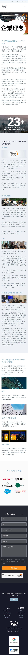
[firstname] (14, 524)
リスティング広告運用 (7, 613)
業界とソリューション (21, 613)
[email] (14, 530)
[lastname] (14, 519)
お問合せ (21, 617)
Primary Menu (25, 6)
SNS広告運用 (7, 617)
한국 (25, 1)
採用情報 (21, 615)
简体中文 (17, 1)
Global (12, 1)
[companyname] (14, 541)
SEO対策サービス (7, 610)
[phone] (14, 535)
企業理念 (21, 610)
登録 (14, 599)
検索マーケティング (7, 615)
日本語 (22, 1)
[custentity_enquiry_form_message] (14, 551)
